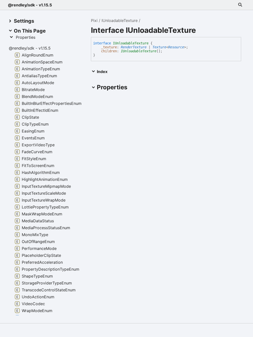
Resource (176, 47)
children (109, 51)
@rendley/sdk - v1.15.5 (30, 4)
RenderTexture (134, 47)
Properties (25, 37)
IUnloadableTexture (120, 20)
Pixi (94, 20)
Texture (159, 47)
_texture (109, 47)
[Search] (240, 5)
